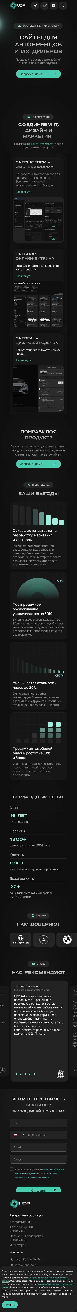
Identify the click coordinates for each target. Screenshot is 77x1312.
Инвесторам (18, 1245)
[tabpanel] (42, 1031)
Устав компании (20, 1222)
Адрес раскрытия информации (21, 1229)
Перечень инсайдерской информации (26, 1238)
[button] (38, 74)
